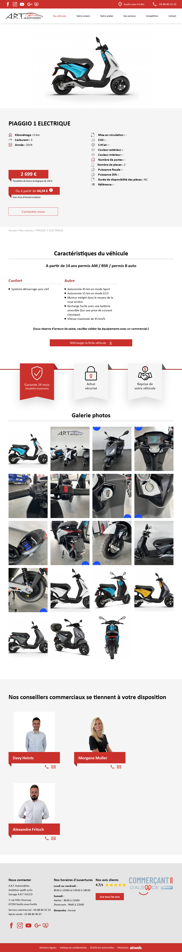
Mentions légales (47, 947)
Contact (172, 16)
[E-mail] (53, 767)
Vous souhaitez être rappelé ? (86, 915)
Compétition (152, 16)
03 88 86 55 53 (167, 4)
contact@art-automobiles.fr (98, 936)
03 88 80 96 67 (33, 914)
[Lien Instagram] (15, 4)
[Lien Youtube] (28, 925)
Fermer (172, 911)
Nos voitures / (27, 230)
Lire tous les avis (110, 897)
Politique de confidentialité (73, 947)
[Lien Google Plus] (22, 4)
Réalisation (123, 947)
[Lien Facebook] (8, 4)
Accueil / (14, 230)
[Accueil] (24, 16)
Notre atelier (106, 16)
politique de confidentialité (111, 939)
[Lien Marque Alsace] (37, 4)
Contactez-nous (33, 211)
